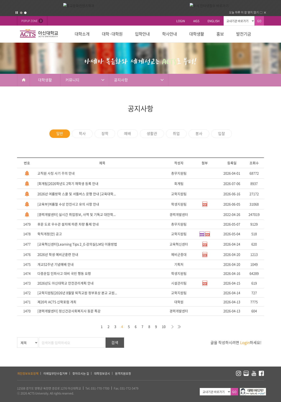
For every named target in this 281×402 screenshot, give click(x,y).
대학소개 (82, 34)
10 (164, 326)
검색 (114, 342)
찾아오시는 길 (80, 373)
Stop (16, 12)
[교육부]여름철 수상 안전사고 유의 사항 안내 (68, 204)
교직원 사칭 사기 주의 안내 (56, 173)
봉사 (198, 133)
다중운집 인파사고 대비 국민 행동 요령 (64, 273)
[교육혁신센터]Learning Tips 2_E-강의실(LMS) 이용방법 (77, 244)
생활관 (152, 133)
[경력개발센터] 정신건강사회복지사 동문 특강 (69, 310)
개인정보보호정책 (27, 373)
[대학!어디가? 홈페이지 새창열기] (253, 390)
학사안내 (169, 34)
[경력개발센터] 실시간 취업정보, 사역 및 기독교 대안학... (76, 214)
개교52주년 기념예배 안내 (55, 264)
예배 (127, 133)
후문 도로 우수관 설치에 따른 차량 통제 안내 (68, 224)
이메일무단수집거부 (55, 373)
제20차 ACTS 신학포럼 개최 (56, 301)
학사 (82, 133)
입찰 (221, 133)
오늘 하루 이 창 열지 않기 (244, 12)
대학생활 (196, 34)
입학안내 (142, 34)
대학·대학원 (112, 34)
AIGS (196, 20)
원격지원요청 (123, 373)
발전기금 (243, 34)
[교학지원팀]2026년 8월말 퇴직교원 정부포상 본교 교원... (77, 292)
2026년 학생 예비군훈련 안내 (57, 254)
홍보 (220, 34)
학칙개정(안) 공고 (49, 233)
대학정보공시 (102, 373)
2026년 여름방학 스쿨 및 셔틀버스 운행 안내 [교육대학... (76, 193)
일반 (59, 133)
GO (259, 21)
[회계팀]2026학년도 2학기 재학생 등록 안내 (67, 183)
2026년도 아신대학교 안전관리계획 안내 (65, 283)
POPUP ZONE (31, 21)
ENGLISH (213, 20)
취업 (176, 133)
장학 (104, 133)
